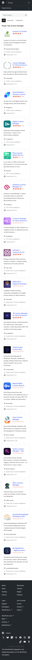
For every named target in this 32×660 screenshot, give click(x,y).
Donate (20, 607)
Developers (5, 607)
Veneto (8, 633)
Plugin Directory (6, 8)
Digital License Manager (18, 122)
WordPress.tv (7, 610)
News (4, 588)
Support (4, 604)
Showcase (20, 585)
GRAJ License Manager (18, 484)
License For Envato (20, 31)
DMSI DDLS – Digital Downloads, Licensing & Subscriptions (20, 283)
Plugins (19, 592)
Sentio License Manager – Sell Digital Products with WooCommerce (20, 450)
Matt (4, 619)
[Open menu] (29, 2)
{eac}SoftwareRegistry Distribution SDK (20, 515)
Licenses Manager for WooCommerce (20, 219)
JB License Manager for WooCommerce (20, 314)
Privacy (4, 595)
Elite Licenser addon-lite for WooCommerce (18, 154)
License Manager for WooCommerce (20, 64)
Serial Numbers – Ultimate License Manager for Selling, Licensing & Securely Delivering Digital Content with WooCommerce (20, 93)
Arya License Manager (17, 418)
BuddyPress (6, 625)
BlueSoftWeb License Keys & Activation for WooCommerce (18, 385)
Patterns (19, 595)
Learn (3, 600)
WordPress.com (8, 616)
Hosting (4, 592)
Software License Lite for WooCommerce (18, 251)
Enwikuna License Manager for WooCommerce (19, 186)
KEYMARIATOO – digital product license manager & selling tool (19, 549)
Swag (19, 610)
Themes (19, 588)
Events (19, 604)
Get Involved (21, 600)
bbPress (5, 622)
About (4, 585)
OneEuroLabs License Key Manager (18, 348)
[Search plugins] (26, 15)
